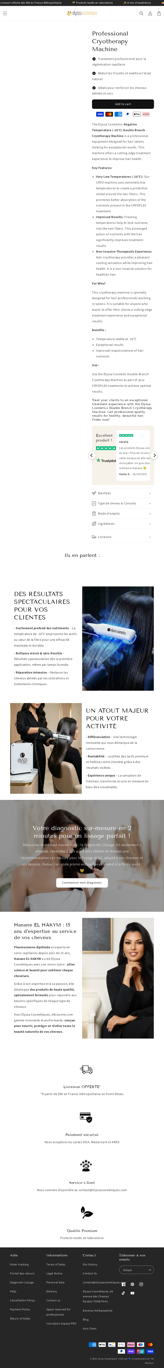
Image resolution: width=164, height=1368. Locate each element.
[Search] (141, 13)
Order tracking (19, 1265)
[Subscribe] (149, 1270)
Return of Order (20, 1319)
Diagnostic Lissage (22, 1283)
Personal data (55, 1283)
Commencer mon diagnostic (82, 883)
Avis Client (90, 1329)
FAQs (13, 1292)
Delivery (51, 1292)
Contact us (53, 1301)
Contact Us (90, 1274)
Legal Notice (54, 1274)
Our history (90, 1265)
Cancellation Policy (22, 1301)
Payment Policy (20, 1309)
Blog (86, 1320)
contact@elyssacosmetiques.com (104, 1283)
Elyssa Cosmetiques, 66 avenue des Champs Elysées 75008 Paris (98, 1297)
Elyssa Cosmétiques (107, 1358)
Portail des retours (22, 1274)
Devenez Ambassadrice (98, 1311)
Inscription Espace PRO (61, 1324)
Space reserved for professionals (58, 1311)
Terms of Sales (55, 1265)
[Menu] (5, 13)
